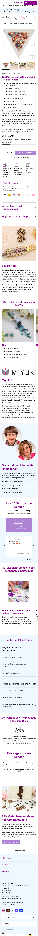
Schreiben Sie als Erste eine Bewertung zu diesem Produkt (19, 770)
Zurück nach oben (19, 850)
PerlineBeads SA (10, 929)
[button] (35, 17)
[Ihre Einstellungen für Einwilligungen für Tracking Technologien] (3, 933)
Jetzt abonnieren (10, 842)
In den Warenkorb (25, 153)
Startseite (4, 23)
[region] (19, 546)
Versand (10, 139)
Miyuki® (4, 73)
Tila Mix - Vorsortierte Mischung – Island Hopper (20, 23)
